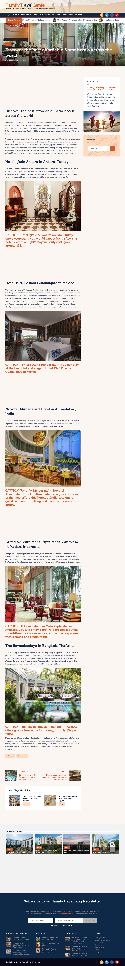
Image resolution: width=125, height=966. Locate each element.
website (48, 741)
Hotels (35, 15)
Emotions (21, 756)
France (27, 804)
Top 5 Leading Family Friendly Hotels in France (32, 798)
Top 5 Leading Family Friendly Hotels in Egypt (68, 798)
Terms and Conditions (102, 940)
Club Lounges (45, 15)
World (8, 44)
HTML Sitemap (100, 950)
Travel (10, 756)
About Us (15, 15)
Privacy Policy (68, 925)
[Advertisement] (23, 90)
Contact (78, 15)
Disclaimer (98, 945)
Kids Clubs (56, 15)
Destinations (26, 15)
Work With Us (99, 947)
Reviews (64, 15)
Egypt (62, 804)
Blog (71, 15)
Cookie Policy (99, 942)
